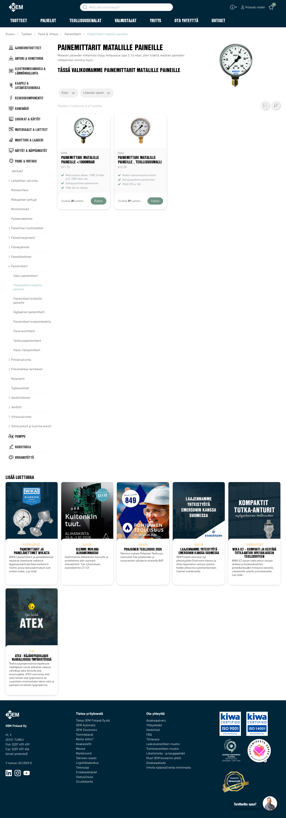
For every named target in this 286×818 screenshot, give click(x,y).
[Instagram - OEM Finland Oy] (18, 773)
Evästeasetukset (86, 772)
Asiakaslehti (83, 744)
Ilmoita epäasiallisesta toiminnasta (168, 767)
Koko (65, 93)
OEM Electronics (86, 730)
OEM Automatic (86, 725)
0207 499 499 (20, 744)
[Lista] (265, 105)
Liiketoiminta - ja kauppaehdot (165, 753)
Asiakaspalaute (156, 763)
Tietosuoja (82, 767)
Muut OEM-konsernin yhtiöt (163, 758)
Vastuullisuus (84, 777)
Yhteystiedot (154, 725)
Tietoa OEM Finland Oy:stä (93, 720)
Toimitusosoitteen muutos (162, 749)
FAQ (148, 735)
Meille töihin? (84, 739)
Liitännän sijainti (93, 93)
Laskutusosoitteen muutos (163, 744)
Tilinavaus (152, 739)
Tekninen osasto (86, 758)
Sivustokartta (84, 782)
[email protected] (16, 754)
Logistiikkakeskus (87, 763)
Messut (80, 749)
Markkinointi (84, 753)
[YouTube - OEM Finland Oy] (26, 773)
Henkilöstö (153, 730)
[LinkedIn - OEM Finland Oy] (9, 773)
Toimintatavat (84, 735)
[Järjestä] (275, 105)
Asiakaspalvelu (156, 720)
